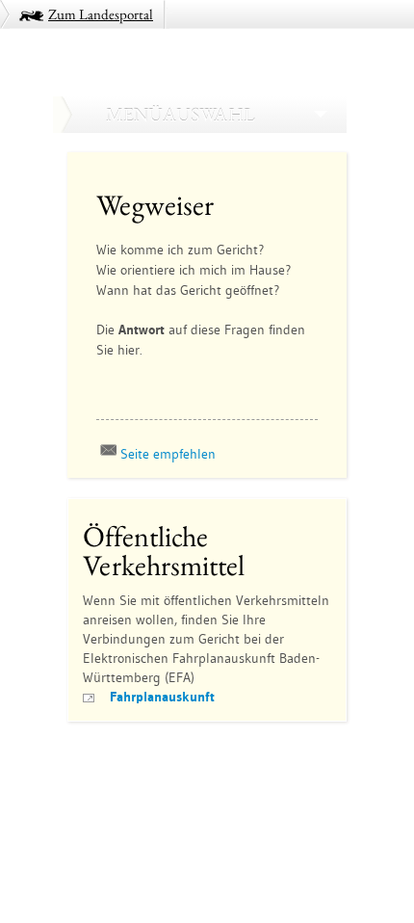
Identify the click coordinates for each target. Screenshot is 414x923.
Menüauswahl (180, 114)
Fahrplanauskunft (162, 696)
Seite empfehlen (168, 453)
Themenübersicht (122, 764)
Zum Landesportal (100, 14)
